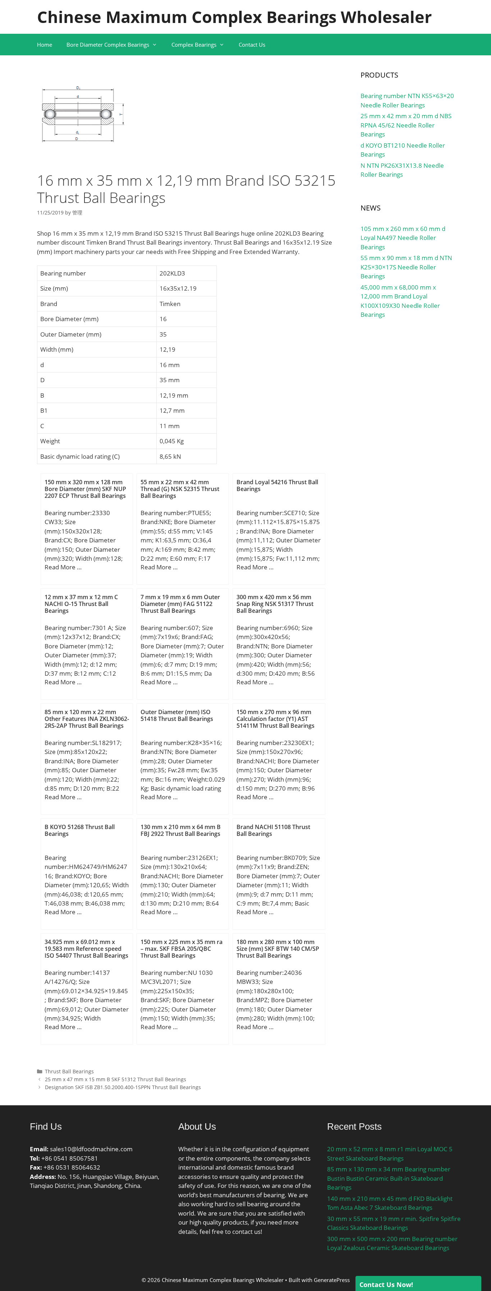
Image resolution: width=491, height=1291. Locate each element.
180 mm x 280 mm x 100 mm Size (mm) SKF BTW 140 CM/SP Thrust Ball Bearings (278, 948)
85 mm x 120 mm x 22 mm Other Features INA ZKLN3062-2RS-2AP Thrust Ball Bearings (87, 719)
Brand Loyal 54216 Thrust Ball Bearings (277, 485)
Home (44, 44)
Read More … (63, 567)
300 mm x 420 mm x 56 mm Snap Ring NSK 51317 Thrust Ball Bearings (275, 604)
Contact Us (252, 44)
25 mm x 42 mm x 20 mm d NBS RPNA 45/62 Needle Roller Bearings (406, 125)
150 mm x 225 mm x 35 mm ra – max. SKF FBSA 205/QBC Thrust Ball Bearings (181, 948)
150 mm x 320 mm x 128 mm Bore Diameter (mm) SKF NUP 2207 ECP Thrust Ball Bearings (85, 489)
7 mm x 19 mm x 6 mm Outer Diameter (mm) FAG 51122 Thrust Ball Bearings (180, 604)
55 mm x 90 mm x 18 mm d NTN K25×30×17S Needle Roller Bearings (406, 267)
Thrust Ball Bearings (69, 1071)
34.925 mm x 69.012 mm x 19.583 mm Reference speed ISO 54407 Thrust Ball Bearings (86, 948)
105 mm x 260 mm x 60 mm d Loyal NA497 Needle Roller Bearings (403, 238)
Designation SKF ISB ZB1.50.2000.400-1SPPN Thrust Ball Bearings (123, 1087)
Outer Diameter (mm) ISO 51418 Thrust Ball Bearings (177, 715)
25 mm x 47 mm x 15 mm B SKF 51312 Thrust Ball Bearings (115, 1079)
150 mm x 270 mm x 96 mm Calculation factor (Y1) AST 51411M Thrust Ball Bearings (276, 719)
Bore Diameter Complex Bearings (107, 44)
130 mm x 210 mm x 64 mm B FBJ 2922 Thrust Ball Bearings (181, 830)
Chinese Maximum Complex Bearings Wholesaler (234, 17)
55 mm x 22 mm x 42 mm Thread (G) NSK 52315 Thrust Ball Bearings (180, 489)
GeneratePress (332, 1279)
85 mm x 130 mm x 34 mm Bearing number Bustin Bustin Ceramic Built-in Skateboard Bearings (388, 1178)
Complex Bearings (193, 44)
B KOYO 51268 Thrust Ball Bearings (80, 830)
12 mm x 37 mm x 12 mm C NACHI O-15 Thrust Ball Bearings (81, 604)
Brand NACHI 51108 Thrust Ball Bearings (273, 830)
